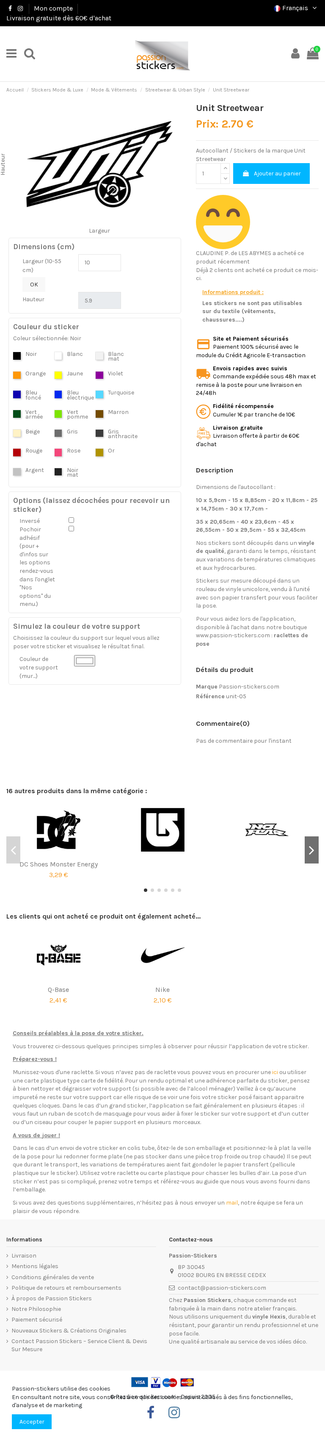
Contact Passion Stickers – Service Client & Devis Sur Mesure (79, 1345)
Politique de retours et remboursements (66, 1287)
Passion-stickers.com (249, 686)
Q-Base (58, 990)
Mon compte (53, 8)
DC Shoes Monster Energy (58, 864)
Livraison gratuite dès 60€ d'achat (58, 18)
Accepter (31, 1421)
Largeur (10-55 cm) (41, 266)
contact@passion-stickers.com (222, 1287)
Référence (210, 696)
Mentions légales (34, 1266)
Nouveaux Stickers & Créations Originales (69, 1330)
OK (34, 284)
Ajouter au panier (277, 173)
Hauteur (33, 299)
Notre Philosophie (36, 1309)
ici (275, 1072)
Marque (207, 686)
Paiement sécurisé (36, 1319)
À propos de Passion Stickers (51, 1298)
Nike (162, 990)
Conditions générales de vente (52, 1277)
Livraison (23, 1255)
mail (232, 1202)
